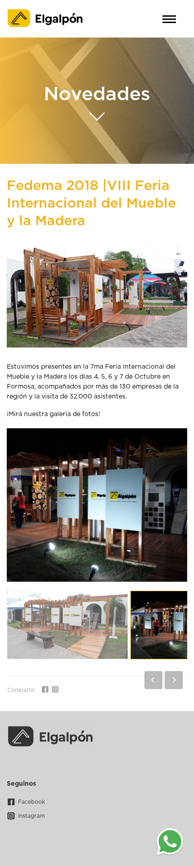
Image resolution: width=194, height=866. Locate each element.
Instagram (31, 816)
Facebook (31, 802)
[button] (153, 680)
